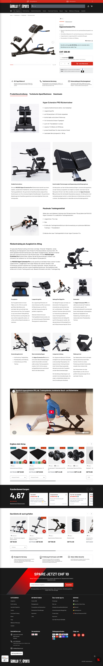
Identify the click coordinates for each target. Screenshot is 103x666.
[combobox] (58, 6)
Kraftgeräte (23, 15)
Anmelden (69, 584)
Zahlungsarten (33, 1)
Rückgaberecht (34, 604)
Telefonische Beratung (72, 1)
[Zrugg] (87, 443)
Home (11, 15)
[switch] (5, 660)
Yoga (12, 619)
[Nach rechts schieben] (53, 41)
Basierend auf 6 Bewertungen (17, 503)
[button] (91, 6)
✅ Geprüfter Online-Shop (79, 604)
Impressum (33, 613)
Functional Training (15, 613)
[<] (10, 1)
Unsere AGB (34, 601)
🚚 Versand (75, 607)
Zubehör (12, 625)
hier (57, 590)
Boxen (12, 616)
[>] (92, 1)
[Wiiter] (91, 443)
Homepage (54, 601)
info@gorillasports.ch (18, 648)
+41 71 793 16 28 (16, 641)
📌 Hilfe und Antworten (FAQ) (79, 613)
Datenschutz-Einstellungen (37, 610)
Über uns (54, 604)
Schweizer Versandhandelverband (60, 607)
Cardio (12, 610)
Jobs (32, 616)
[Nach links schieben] (13, 41)
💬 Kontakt (75, 601)
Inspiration (54, 616)
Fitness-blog (55, 613)
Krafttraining (17, 15)
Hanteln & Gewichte (15, 607)
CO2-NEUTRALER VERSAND (58, 619)
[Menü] (8, 656)
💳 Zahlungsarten (77, 610)
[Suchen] (32, 6)
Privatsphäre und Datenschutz (38, 607)
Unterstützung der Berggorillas (59, 610)
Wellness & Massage (15, 622)
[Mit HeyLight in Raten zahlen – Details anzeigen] (75, 58)
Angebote (13, 601)
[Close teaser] (94, 656)
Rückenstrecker (31, 15)
